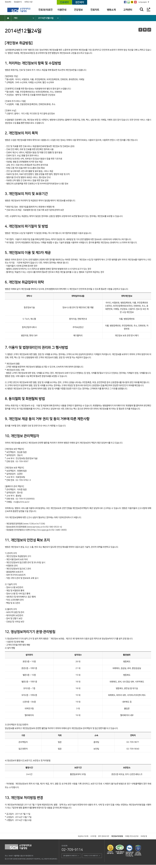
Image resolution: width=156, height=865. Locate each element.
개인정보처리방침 (117, 836)
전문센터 (8, 2)
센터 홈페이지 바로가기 (70, 855)
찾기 (141, 9)
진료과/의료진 (45, 9)
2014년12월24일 (45, 18)
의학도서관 (28, 2)
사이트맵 (93, 836)
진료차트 (94, 9)
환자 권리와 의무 (103, 836)
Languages (142, 2)
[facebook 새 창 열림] (125, 2)
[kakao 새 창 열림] (132, 2)
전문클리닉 (18, 2)
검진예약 (79, 2)
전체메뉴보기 (148, 9)
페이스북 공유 (140, 30)
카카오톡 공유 (145, 30)
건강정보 (78, 9)
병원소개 (111, 9)
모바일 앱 (144, 836)
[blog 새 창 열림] (128, 2)
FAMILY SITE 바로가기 (91, 855)
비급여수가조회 (83, 836)
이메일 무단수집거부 (132, 836)
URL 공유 (149, 30)
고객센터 (127, 9)
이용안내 (62, 9)
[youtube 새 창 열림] (135, 2)
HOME (8, 18)
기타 (15, 18)
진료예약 (64, 2)
